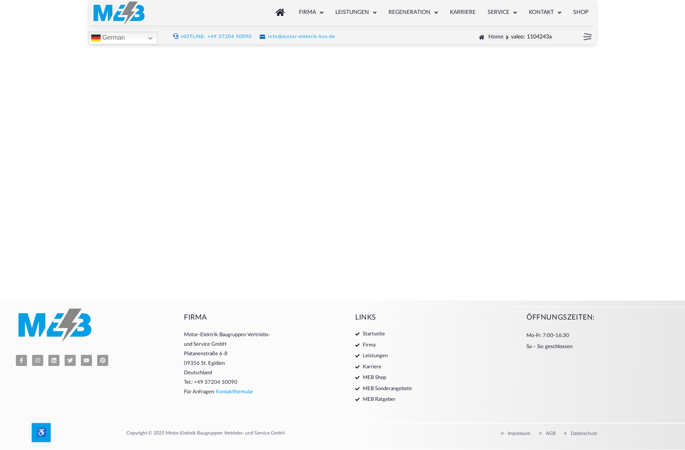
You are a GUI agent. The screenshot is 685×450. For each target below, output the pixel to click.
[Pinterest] (102, 360)
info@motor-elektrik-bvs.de (301, 36)
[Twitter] (70, 360)
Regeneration (409, 12)
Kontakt (541, 12)
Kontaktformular (234, 391)
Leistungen (352, 12)
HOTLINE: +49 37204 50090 (216, 36)
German (113, 37)
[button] (311, 12)
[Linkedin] (53, 360)
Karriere (463, 12)
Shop (580, 12)
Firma (307, 12)
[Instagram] (37, 360)
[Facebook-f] (21, 360)
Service (498, 12)
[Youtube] (86, 360)
